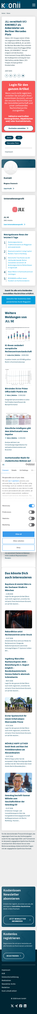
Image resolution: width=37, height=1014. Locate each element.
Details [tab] (14, 470)
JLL (19, 137)
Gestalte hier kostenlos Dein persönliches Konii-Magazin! (18, 300)
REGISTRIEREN (13, 956)
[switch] (32, 512)
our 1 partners (13, 481)
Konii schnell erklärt (9, 991)
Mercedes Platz (13, 143)
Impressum (9, 152)
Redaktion (6, 987)
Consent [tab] (5, 470)
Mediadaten (6, 980)
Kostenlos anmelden (17, 128)
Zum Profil (8, 188)
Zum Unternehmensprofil (13, 224)
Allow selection (18, 541)
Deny (18, 547)
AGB (3, 973)
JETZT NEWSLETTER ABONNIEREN (17, 920)
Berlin (9, 137)
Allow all (18, 534)
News (8, 13)
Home (3, 13)
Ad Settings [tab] (24, 470)
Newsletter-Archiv (9, 984)
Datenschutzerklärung (10, 977)
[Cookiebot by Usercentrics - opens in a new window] (26, 464)
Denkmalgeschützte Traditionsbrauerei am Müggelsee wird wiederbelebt (20, 244)
